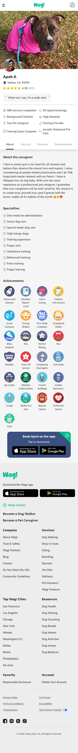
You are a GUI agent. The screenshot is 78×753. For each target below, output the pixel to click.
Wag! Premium (51, 589)
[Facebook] (5, 721)
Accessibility (45, 703)
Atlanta (7, 632)
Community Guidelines (16, 576)
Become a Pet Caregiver (20, 520)
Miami (7, 652)
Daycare (47, 563)
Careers (7, 563)
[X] (18, 721)
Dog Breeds (49, 626)
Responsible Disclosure (17, 682)
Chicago (8, 619)
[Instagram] (11, 721)
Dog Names (49, 632)
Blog (6, 556)
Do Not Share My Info (16, 570)
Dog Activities (50, 639)
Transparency (10, 709)
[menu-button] (3, 5)
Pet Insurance (50, 583)
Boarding (47, 556)
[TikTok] (24, 721)
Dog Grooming (51, 619)
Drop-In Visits (50, 543)
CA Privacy (45, 697)
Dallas (7, 645)
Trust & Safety (11, 543)
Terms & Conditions (13, 703)
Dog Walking (50, 537)
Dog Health (49, 606)
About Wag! (10, 537)
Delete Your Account (54, 682)
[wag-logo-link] (39, 5)
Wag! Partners (11, 550)
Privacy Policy (10, 697)
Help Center (17, 505)
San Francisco (11, 606)
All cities (8, 665)
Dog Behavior (50, 652)
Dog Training (50, 613)
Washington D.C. (13, 639)
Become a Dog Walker (19, 514)
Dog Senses (49, 645)
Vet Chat (47, 570)
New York (9, 626)
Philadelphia (10, 658)
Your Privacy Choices (50, 709)
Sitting (46, 550)
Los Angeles (10, 613)
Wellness (47, 576)
